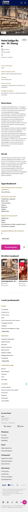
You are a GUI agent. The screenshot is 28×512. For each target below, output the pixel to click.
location (13, 8)
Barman (3, 368)
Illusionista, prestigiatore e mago (10, 328)
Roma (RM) (6, 52)
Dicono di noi (4, 437)
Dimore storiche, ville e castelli (9, 390)
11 (18, 32)
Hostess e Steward (6, 347)
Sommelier (4, 379)
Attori (2, 317)
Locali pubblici (5, 401)
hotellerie (18, 8)
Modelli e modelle (6, 352)
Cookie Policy (5, 474)
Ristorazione (4, 398)
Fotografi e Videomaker (7, 339)
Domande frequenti (6, 451)
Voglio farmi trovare (6, 458)
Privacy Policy (5, 471)
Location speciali (6, 387)
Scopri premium (5, 464)
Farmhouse (4, 392)
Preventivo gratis (11, 247)
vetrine (9, 8)
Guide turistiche (5, 342)
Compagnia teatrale (6, 323)
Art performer (5, 312)
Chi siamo (4, 435)
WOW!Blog (4, 440)
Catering (3, 374)
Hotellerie (4, 395)
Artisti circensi (5, 315)
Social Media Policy (6, 479)
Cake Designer (5, 371)
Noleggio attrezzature (7, 355)
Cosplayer (4, 326)
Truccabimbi (4, 309)
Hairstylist (4, 344)
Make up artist (5, 350)
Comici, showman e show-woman (10, 320)
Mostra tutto (5, 238)
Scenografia (4, 358)
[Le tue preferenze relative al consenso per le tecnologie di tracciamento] (26, 384)
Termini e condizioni (6, 476)
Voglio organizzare (6, 448)
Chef (2, 377)
